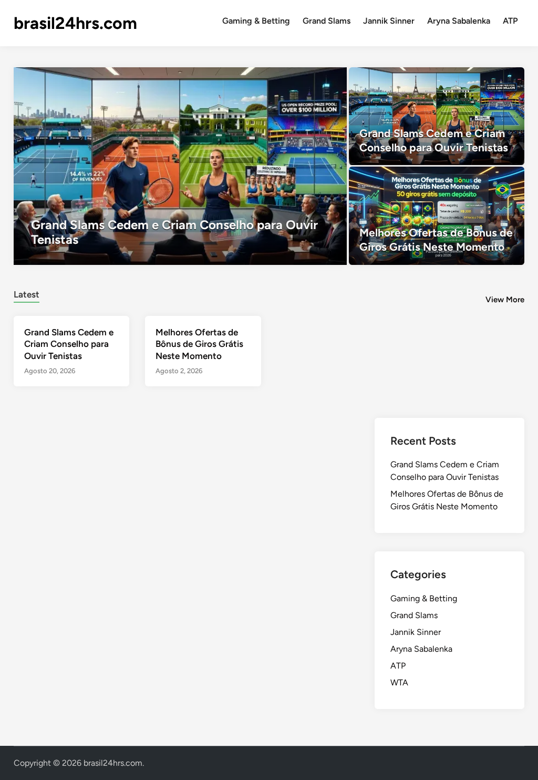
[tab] (26, 293)
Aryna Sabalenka (458, 21)
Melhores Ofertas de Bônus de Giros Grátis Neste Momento (199, 344)
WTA (399, 682)
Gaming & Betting (256, 21)
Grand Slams (326, 21)
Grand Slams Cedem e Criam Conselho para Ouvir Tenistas (68, 344)
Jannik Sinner (389, 21)
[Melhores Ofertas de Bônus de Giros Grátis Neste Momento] (436, 215)
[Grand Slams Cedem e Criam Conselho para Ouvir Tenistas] (180, 166)
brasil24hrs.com (75, 23)
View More (504, 299)
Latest (26, 294)
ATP (510, 21)
